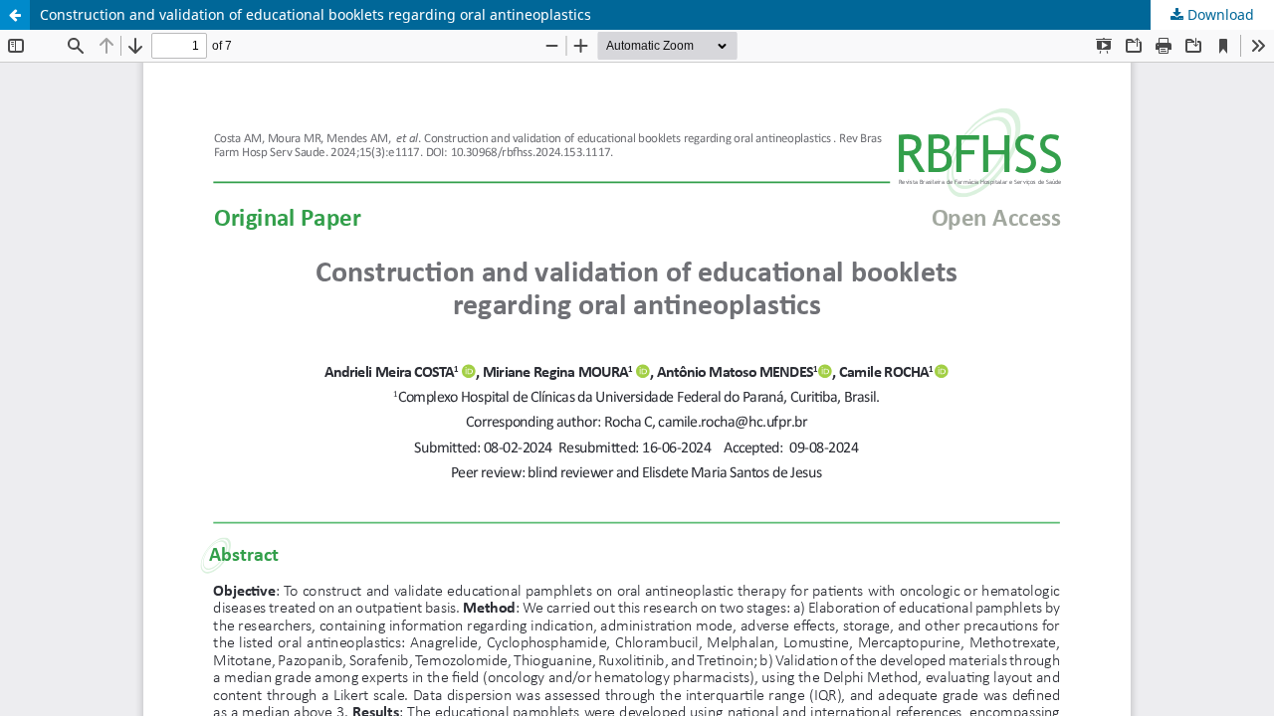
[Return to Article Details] (15, 15)
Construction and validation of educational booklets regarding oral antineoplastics (315, 14)
